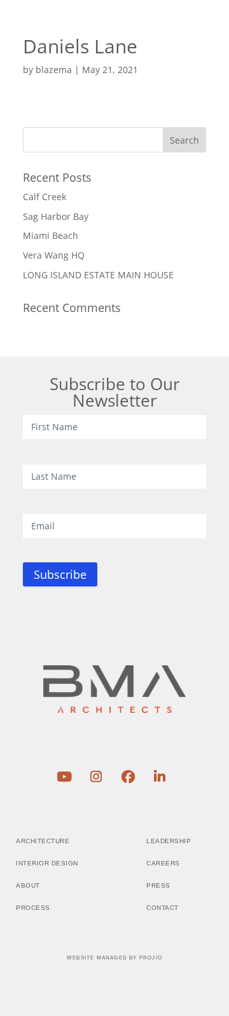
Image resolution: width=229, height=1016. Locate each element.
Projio (150, 958)
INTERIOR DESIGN (47, 863)
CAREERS (163, 863)
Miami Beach (50, 235)
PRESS (158, 885)
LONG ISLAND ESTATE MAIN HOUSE (98, 275)
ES (168, 34)
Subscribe (60, 574)
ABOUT (28, 885)
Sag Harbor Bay (55, 216)
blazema (54, 70)
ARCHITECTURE (42, 840)
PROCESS (33, 907)
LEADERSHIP (168, 840)
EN (145, 34)
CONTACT (162, 907)
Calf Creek (44, 197)
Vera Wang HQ (54, 255)
